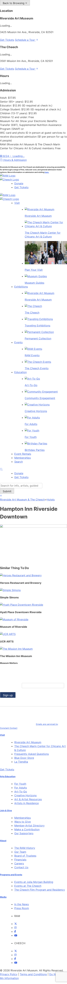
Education (20, 372)
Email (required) (11, 685)
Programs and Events (11, 874)
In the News (21, 904)
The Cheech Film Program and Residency (39, 889)
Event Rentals (22, 453)
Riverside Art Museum (27, 742)
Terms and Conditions (33, 974)
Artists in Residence (26, 803)
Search (18, 461)
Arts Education (7, 776)
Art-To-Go (20, 791)
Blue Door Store (24, 757)
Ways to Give (22, 821)
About (3, 840)
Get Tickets (7, 39)
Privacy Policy (8, 974)
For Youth (20, 783)
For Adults (20, 787)
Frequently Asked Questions (31, 754)
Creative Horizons (25, 795)
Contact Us (21, 867)
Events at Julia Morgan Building (33, 882)
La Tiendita (21, 761)
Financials (20, 859)
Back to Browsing (14, 3)
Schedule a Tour (25, 39)
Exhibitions (21, 286)
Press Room (21, 908)
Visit (17, 202)
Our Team (20, 851)
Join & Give (6, 810)
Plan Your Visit (34, 269)
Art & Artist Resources (28, 799)
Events (18, 342)
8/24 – (13, 156)
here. (47, 172)
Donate (18, 183)
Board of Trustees (25, 855)
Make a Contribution (27, 829)
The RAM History (24, 848)
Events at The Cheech (27, 885)
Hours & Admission (15, 160)
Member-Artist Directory (29, 825)
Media (3, 897)
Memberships (22, 457)
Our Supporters (23, 833)
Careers (19, 863)
